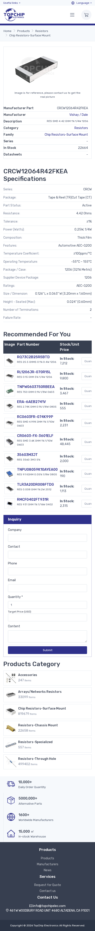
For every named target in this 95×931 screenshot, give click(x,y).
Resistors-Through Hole (37, 759)
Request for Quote (47, 885)
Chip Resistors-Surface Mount (29, 35)
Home (7, 31)
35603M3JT (27, 455)
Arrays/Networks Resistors (40, 692)
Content (14, 626)
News (47, 870)
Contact (14, 547)
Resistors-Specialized (35, 742)
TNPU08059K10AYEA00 (37, 469)
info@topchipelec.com (49, 906)
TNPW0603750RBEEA (36, 387)
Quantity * (15, 597)
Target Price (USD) (19, 611)
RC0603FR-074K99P (35, 417)
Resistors (41, 31)
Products (23, 31)
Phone (12, 563)
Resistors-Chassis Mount (38, 725)
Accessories (27, 675)
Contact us (48, 891)
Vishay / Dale (78, 115)
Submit (47, 650)
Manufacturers (47, 864)
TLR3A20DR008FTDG (35, 484)
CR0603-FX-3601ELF (35, 436)
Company (15, 530)
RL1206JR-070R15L (34, 372)
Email (12, 580)
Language (82, 2)
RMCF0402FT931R (33, 499)
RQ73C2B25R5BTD (33, 357)
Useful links (10, 2)
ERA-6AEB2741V (31, 402)
